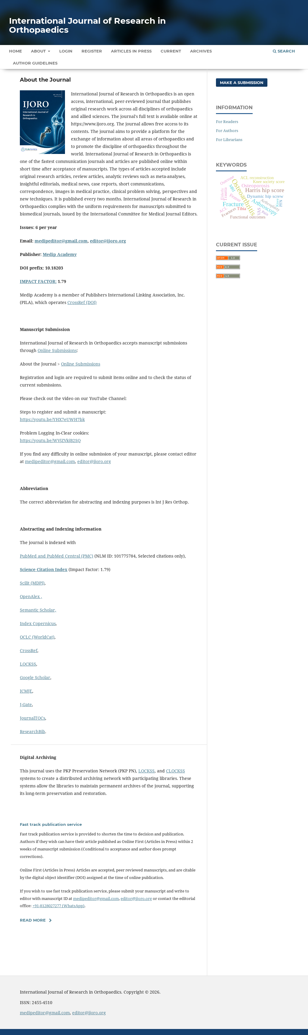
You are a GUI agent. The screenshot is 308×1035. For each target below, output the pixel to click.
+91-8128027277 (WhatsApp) (58, 905)
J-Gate (26, 704)
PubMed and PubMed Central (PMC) (56, 556)
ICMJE (26, 691)
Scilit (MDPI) (32, 583)
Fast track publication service (51, 824)
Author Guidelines (35, 63)
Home (15, 51)
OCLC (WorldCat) (37, 637)
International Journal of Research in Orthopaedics (87, 25)
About (39, 51)
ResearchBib (32, 731)
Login (65, 51)
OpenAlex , (31, 596)
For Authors (227, 130)
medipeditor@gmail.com (61, 241)
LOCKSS (28, 664)
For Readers (227, 121)
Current (171, 51)
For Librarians (229, 139)
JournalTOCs (32, 718)
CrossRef (28, 650)
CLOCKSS (175, 771)
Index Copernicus (38, 623)
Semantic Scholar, (38, 610)
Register (92, 51)
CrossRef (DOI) (82, 302)
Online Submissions (57, 350)
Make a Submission (241, 82)
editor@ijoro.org (108, 241)
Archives (201, 51)
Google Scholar (35, 677)
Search (285, 51)
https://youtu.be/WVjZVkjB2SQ (50, 440)
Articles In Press (131, 51)
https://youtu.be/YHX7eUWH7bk (52, 419)
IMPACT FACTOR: (38, 281)
